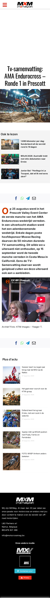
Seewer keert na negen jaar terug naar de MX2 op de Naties (33, 370)
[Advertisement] (25, 604)
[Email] (34, 198)
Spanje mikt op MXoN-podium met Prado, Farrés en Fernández (34, 435)
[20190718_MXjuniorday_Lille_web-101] (25, 549)
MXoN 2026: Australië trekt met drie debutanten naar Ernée (34, 159)
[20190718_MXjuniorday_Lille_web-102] (25, 557)
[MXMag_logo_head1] (25, 2)
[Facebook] (16, 198)
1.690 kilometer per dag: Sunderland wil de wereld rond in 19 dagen (33, 144)
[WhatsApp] (22, 198)
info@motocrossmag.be (13, 535)
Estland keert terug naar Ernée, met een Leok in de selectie (33, 413)
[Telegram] (28, 198)
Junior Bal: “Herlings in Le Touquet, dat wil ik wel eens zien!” (34, 173)
